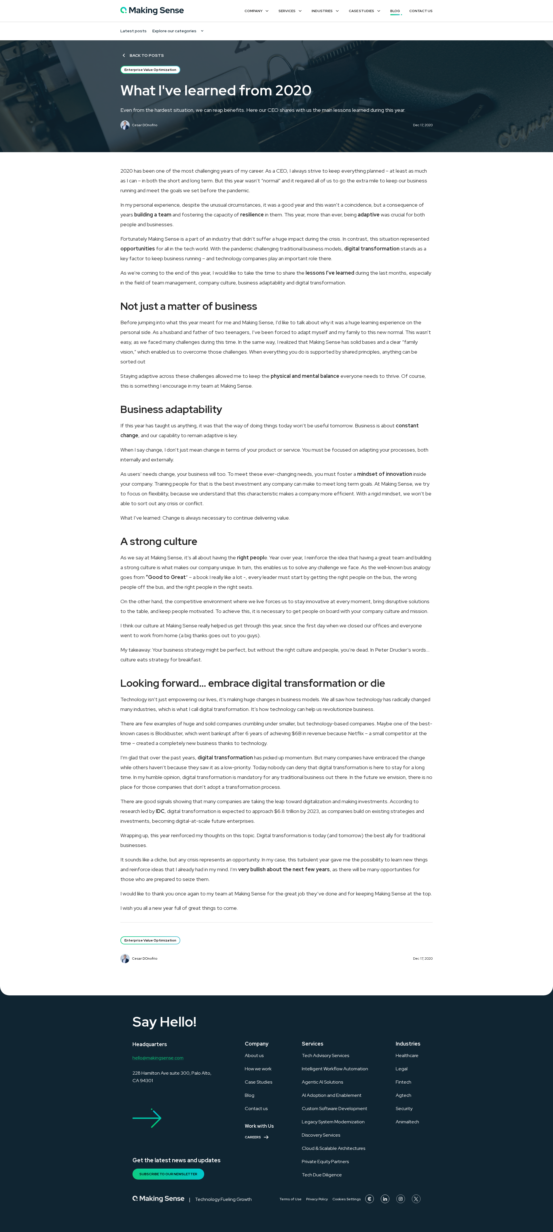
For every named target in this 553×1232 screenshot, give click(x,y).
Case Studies (361, 11)
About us (254, 1055)
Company (253, 11)
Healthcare (407, 1055)
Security (404, 1108)
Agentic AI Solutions (322, 1082)
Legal (402, 1069)
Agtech (403, 1095)
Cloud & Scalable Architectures (333, 1148)
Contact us (256, 1108)
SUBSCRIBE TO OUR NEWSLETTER (168, 1174)
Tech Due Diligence (322, 1175)
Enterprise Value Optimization (150, 69)
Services (287, 11)
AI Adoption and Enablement (331, 1095)
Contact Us (421, 11)
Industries (322, 11)
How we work (258, 1069)
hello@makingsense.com (157, 1058)
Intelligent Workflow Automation (335, 1069)
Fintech (403, 1082)
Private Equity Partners (325, 1162)
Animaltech (407, 1122)
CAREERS (253, 1137)
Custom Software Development (334, 1108)
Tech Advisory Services (325, 1055)
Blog (395, 11)
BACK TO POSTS (147, 55)
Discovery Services (321, 1135)
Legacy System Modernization (333, 1122)
